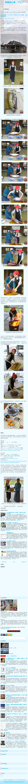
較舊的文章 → (24, 561)
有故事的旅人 (11, 653)
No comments (11, 18)
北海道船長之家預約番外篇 (11, 551)
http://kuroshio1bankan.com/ (12, 458)
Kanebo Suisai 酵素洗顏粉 (10, 667)
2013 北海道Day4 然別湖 (11, 540)
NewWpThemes (10, 781)
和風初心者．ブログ (14, 2)
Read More (18, 520)
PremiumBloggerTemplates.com (9, 782)
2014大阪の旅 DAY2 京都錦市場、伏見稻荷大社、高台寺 (16, 723)
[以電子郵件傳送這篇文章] (1, 508)
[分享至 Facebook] (5, 508)
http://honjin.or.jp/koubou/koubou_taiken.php (11, 450)
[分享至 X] (3, 508)
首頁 (14, 561)
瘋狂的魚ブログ (12, 647)
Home (2, 12)
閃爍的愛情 (8, 732)
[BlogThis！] (2, 508)
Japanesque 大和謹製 (10, 685)
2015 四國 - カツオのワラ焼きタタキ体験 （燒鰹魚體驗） (14, 15)
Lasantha (22, 781)
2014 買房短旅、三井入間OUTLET (12, 522)
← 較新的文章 (3, 561)
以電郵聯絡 (7, 628)
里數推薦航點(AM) (10, 532)
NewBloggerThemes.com (20, 782)
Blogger (23, 779)
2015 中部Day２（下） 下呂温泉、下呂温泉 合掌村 (15, 741)
